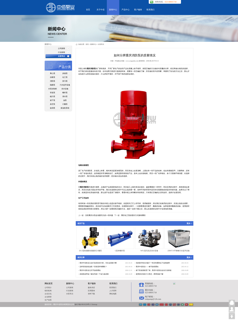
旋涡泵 (52, 108)
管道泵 (52, 93)
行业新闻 (61, 52)
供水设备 (64, 89)
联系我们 (150, 10)
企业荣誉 (48, 297)
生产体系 (48, 300)
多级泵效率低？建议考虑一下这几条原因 (94, 274)
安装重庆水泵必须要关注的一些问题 (99, 215)
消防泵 (52, 81)
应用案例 (91, 291)
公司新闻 (61, 48)
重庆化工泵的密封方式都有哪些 (133, 215)
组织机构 (48, 291)
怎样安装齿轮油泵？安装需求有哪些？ (93, 267)
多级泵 (65, 73)
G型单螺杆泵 (120, 251)
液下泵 (52, 100)
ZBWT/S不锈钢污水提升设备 (179, 251)
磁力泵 (52, 96)
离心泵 (52, 73)
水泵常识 (61, 56)
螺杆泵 (65, 93)
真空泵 (52, 104)
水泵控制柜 (52, 89)
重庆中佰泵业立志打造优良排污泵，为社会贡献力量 (98, 263)
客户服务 (138, 10)
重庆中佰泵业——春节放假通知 (147, 267)
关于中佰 (100, 10)
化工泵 (65, 77)
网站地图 (112, 294)
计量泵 (65, 104)
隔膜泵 (52, 85)
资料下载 (91, 294)
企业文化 (48, 294)
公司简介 (48, 287)
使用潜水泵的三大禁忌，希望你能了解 (149, 274)
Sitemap (94, 304)
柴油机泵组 (65, 108)
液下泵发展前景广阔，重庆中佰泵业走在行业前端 (153, 270)
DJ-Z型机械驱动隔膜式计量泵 (90, 251)
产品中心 (126, 10)
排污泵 (65, 81)
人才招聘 (112, 291)
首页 (88, 10)
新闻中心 (113, 10)
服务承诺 (91, 287)
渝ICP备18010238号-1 (83, 304)
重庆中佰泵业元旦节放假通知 (90, 270)
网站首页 (49, 283)
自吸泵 (52, 77)
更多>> (189, 223)
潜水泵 (65, 96)
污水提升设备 (65, 85)
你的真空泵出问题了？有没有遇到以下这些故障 (153, 263)
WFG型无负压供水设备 (149, 251)
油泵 (65, 100)
